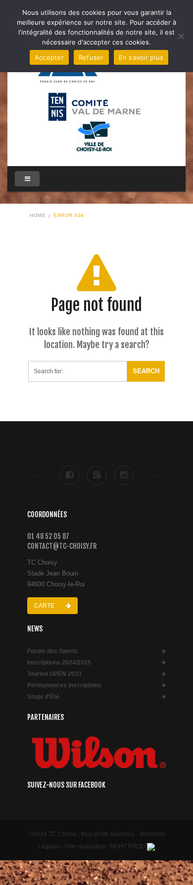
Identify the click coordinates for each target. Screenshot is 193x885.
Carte (45, 605)
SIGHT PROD (127, 846)
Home (38, 215)
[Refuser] (181, 36)
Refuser (91, 57)
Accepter (49, 57)
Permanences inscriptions (64, 685)
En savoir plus (141, 57)
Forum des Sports (52, 651)
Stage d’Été (43, 697)
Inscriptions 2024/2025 (59, 663)
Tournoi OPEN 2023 (54, 674)
